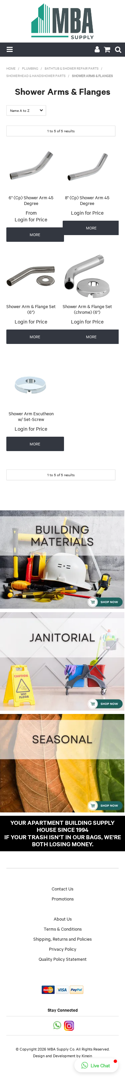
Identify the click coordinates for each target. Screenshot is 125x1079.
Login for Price (31, 219)
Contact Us (62, 888)
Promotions (63, 898)
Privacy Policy (62, 949)
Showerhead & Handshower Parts (36, 75)
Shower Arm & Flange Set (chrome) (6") (87, 309)
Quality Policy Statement (63, 959)
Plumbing (30, 68)
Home (11, 68)
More (35, 234)
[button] (96, 1065)
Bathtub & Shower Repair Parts (72, 68)
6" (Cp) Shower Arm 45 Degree (31, 200)
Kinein (87, 1055)
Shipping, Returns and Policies (62, 939)
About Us (63, 919)
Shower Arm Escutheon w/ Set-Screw (31, 416)
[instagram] (69, 1025)
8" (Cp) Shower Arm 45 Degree (87, 200)
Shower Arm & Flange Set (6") (31, 309)
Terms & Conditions (63, 929)
